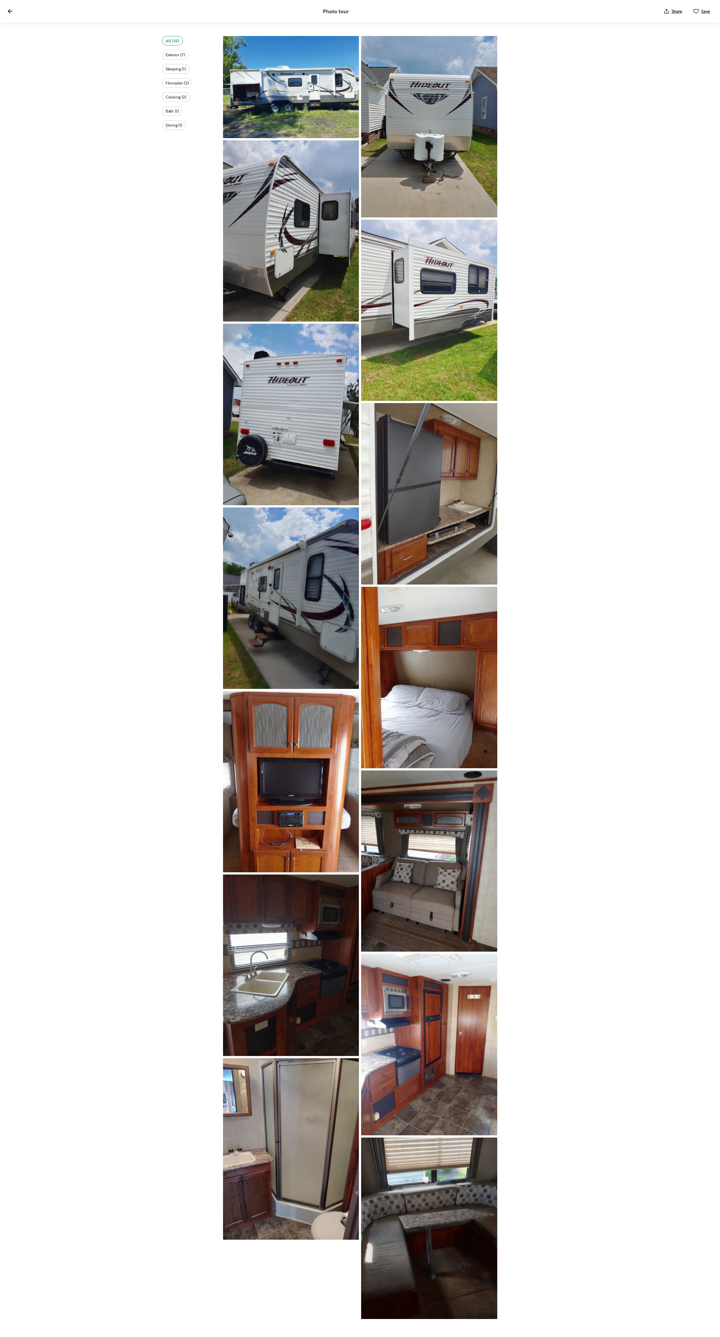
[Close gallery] (10, 11)
